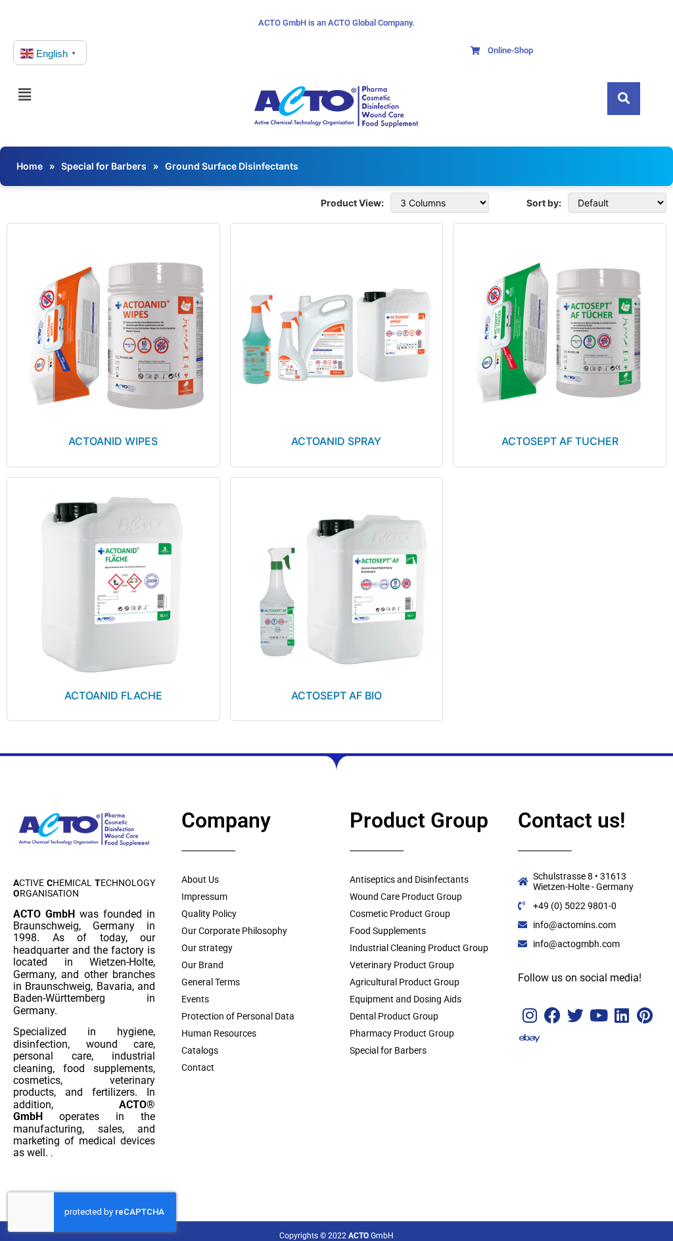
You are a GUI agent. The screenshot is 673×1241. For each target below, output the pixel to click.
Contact (197, 1067)
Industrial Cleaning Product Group (419, 948)
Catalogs (199, 1050)
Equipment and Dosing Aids (405, 999)
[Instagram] (529, 1015)
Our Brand (202, 965)
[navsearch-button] (623, 98)
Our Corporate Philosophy (234, 930)
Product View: (352, 203)
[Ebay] (529, 1038)
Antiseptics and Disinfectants (409, 879)
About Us (200, 879)
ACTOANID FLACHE (113, 695)
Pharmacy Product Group (402, 1033)
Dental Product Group (394, 1016)
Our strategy (207, 948)
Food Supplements (388, 930)
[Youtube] (598, 1015)
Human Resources (218, 1033)
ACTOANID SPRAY (336, 441)
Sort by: (543, 203)
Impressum (204, 896)
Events (195, 999)
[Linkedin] (621, 1015)
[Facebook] (552, 1015)
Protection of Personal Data (237, 1016)
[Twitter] (575, 1015)
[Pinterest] (644, 1015)
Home (29, 166)
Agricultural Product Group (404, 982)
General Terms (210, 982)
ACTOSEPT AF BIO (336, 695)
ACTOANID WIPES (113, 441)
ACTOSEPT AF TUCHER (559, 441)
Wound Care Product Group (406, 896)
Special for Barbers (104, 166)
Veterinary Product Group (402, 965)
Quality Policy (209, 913)
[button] (39, 94)
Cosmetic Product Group (400, 913)
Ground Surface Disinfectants (231, 166)
